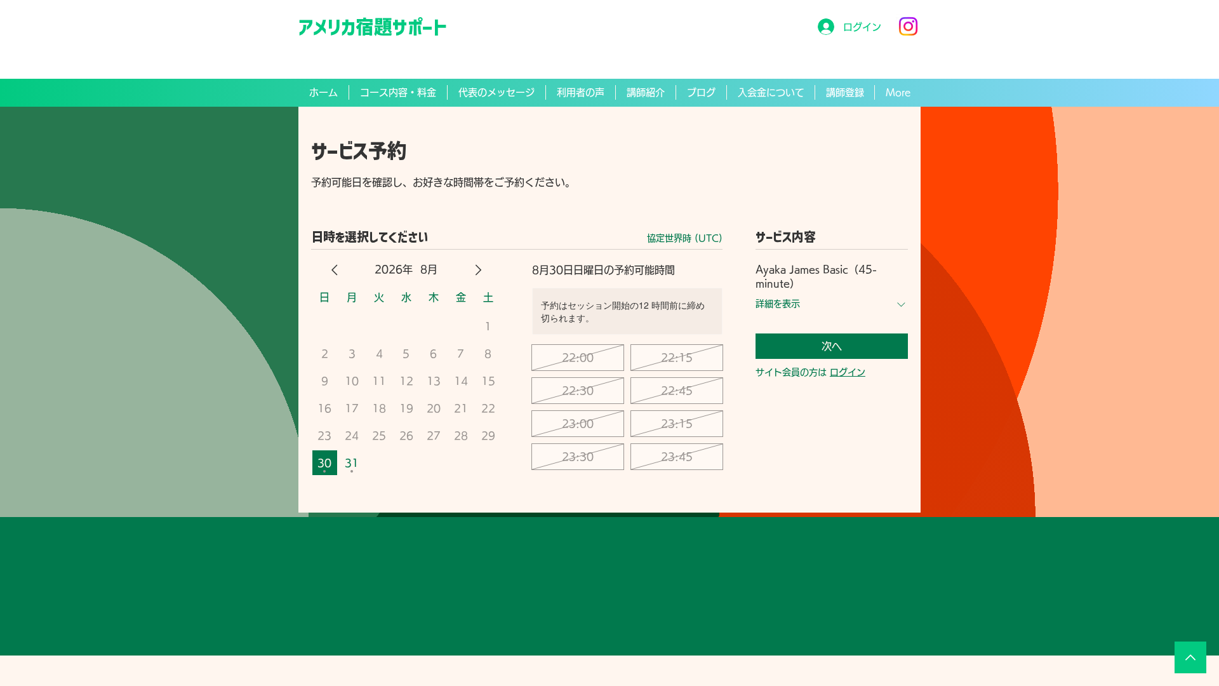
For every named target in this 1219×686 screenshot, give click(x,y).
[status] (685, 238)
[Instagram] (908, 26)
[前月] (334, 270)
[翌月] (478, 270)
